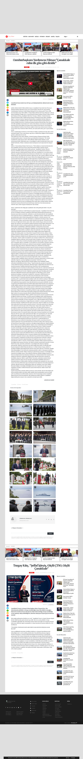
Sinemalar (57, 712)
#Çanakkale (13, 384)
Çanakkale (36, 108)
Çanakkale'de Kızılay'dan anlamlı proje (68, 158)
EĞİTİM (25, 36)
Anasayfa (8, 40)
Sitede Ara (69, 704)
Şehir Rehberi (58, 715)
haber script (57, 722)
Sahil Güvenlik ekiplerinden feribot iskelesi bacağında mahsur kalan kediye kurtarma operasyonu (68, 135)
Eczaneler (57, 708)
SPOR (44, 717)
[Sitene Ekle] (21, 707)
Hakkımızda (8, 711)
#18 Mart (19, 384)
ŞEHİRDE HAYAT (46, 714)
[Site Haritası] (19, 707)
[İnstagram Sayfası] (10, 707)
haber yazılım (52, 722)
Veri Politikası (8, 714)
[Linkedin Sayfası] (15, 707)
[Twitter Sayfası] (8, 707)
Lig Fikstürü (57, 709)
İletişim (33, 712)
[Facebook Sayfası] (6, 707)
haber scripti (46, 722)
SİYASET (48, 36)
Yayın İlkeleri (8, 713)
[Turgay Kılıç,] (30, 588)
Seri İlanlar (57, 714)
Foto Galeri (34, 701)
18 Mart (23, 108)
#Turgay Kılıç (20, 652)
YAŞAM (57, 36)
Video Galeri (34, 703)
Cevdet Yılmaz (26, 111)
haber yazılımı (36, 722)
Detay (68, 757)
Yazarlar (33, 706)
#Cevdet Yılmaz (25, 384)
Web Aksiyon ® (74, 722)
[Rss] (17, 707)
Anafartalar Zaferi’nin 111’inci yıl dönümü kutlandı (68, 151)
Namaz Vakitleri (58, 707)
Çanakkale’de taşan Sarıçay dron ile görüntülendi (68, 192)
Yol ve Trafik (57, 705)
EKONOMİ (31, 36)
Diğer (65, 36)
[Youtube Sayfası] (12, 707)
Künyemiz (34, 710)
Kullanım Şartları (19, 711)
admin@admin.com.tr (24, 520)
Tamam (73, 757)
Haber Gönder (19, 714)
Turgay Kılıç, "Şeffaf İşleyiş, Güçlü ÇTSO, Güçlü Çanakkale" (68, 82)
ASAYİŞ (53, 36)
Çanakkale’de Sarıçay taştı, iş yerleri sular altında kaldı (68, 184)
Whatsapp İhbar (19, 713)
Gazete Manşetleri (58, 717)
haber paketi (41, 722)
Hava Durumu (58, 704)
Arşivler (33, 708)
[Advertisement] (41, 8)
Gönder (50, 533)
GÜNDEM (42, 36)
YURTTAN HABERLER (47, 715)
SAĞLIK (37, 36)
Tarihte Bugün (58, 711)
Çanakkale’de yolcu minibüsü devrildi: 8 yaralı (68, 175)
